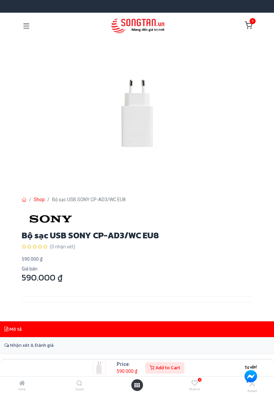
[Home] (22, 383)
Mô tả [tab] (15, 329)
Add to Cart (167, 367)
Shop (39, 199)
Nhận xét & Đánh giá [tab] (31, 345)
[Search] (79, 383)
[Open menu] (137, 385)
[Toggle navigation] (26, 25)
